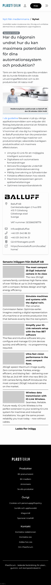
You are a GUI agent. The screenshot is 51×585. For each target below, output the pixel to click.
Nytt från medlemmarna (16, 19)
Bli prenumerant (25, 474)
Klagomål (25, 513)
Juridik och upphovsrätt (25, 508)
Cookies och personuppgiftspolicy (25, 503)
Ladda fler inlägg (25, 428)
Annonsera (26, 484)
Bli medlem (25, 479)
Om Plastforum (25, 547)
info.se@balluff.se (20, 229)
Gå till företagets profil (23, 242)
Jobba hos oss (25, 542)
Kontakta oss (25, 537)
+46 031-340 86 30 (20, 233)
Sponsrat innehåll (25, 518)
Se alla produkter (25, 489)
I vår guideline (10, 118)
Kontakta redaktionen (25, 532)
